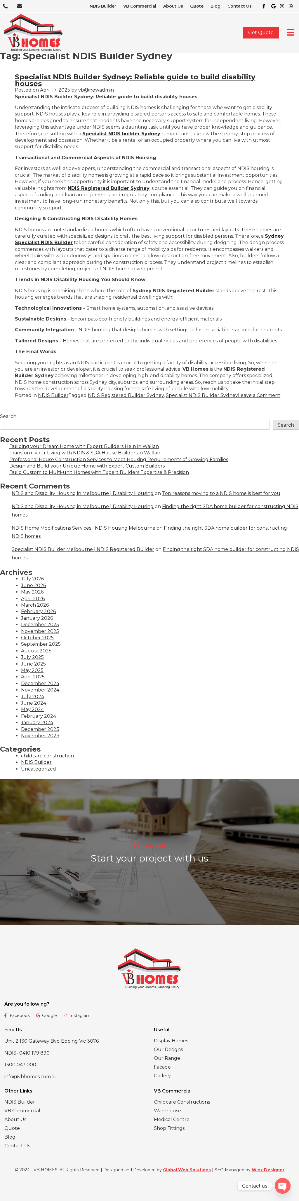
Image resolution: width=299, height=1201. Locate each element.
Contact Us (239, 6)
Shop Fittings (169, 1128)
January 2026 (37, 618)
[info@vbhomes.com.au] (21, 6)
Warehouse (167, 1111)
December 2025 (40, 624)
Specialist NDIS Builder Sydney (202, 395)
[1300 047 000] (7, 6)
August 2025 (36, 651)
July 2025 (32, 657)
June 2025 (33, 664)
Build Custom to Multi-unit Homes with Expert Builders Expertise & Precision (99, 472)
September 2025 (41, 644)
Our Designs (168, 1049)
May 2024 (32, 709)
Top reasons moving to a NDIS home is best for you (221, 493)
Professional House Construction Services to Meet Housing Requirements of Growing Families (118, 459)
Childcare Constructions (182, 1102)
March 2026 (35, 605)
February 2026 (38, 611)
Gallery (162, 1076)
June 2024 (33, 703)
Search (8, 416)
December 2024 (40, 683)
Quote (197, 6)
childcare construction (47, 756)
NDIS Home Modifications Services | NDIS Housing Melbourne (83, 528)
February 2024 (38, 716)
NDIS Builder (103, 6)
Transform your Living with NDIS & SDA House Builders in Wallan (84, 453)
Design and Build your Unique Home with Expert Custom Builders (87, 466)
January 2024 (37, 722)
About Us (173, 6)
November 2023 (40, 735)
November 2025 (40, 631)
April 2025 (33, 677)
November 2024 (40, 690)
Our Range (167, 1058)
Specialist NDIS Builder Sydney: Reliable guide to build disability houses (135, 80)
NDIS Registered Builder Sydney (109, 188)
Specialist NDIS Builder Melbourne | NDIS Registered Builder (83, 549)
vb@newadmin (96, 90)
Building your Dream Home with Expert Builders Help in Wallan (84, 446)
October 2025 (37, 637)
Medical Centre (172, 1119)
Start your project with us (149, 858)
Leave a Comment (259, 395)
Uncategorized (38, 769)
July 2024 (32, 696)
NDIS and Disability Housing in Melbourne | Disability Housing (83, 493)
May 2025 (32, 670)
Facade (162, 1067)
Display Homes (171, 1041)
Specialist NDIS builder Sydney (121, 133)
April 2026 (33, 598)
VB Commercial (139, 6)
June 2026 (33, 585)
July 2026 (32, 579)
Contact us (149, 844)
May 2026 (32, 592)
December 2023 (40, 729)
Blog (215, 6)
